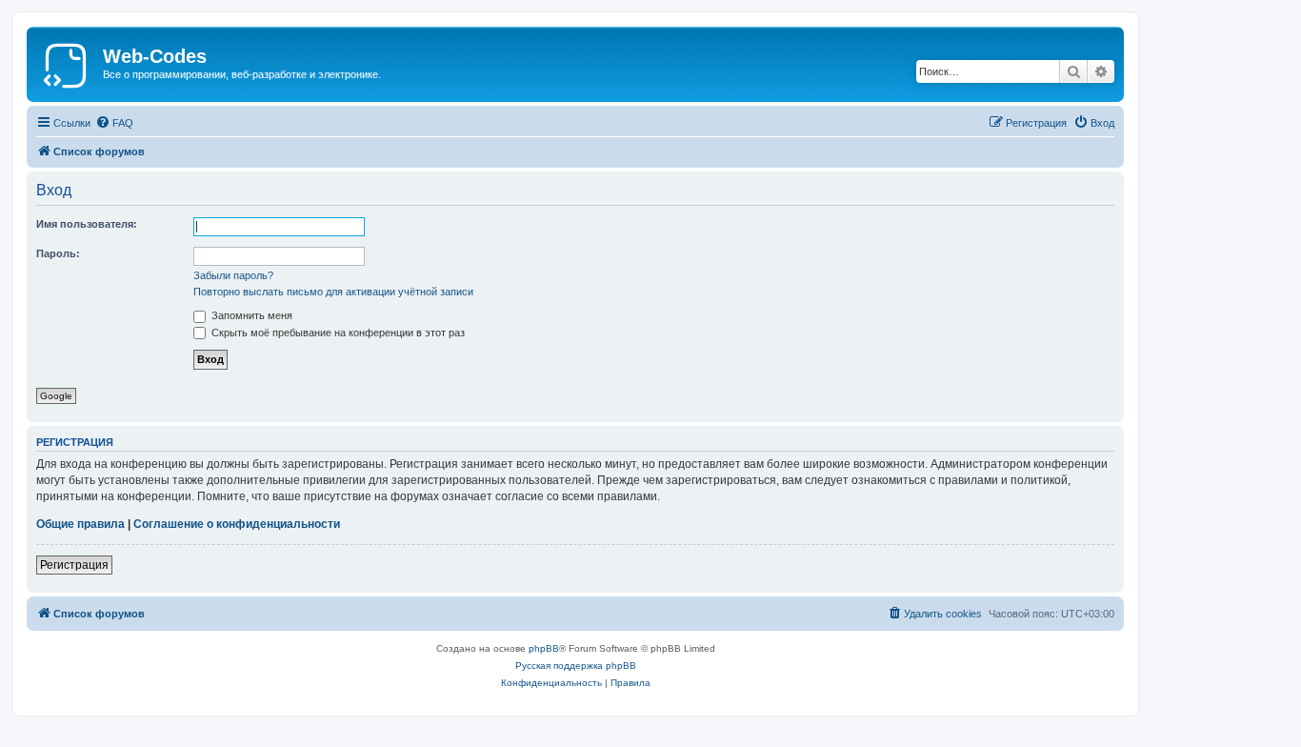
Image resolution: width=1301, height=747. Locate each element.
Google (56, 396)
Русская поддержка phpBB (575, 665)
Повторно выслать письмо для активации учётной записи (333, 291)
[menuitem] (114, 122)
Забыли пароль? (233, 275)
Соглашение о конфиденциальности (236, 524)
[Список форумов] (67, 61)
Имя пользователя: (86, 224)
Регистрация (74, 565)
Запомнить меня (250, 315)
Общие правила (80, 524)
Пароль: (58, 253)
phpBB (544, 648)
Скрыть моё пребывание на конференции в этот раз (337, 332)
